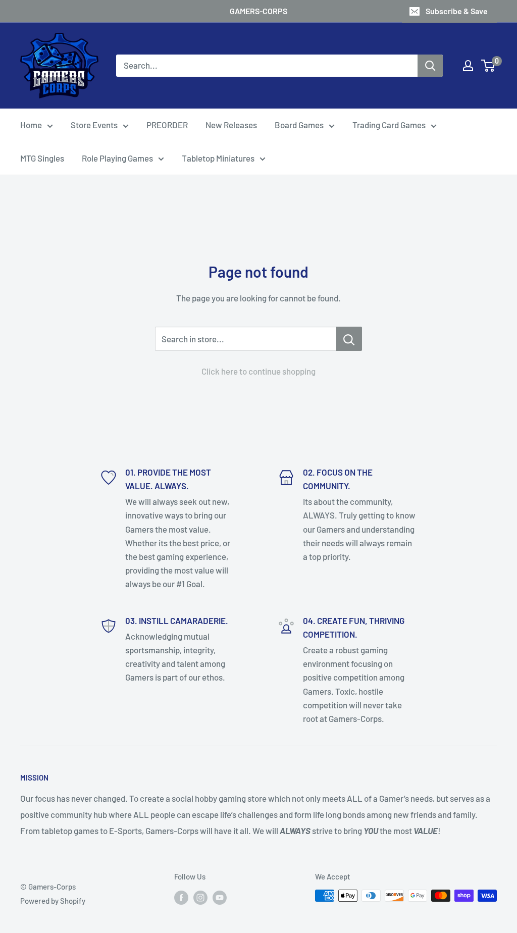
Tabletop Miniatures (218, 158)
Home (31, 125)
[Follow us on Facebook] (181, 897)
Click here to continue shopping (258, 371)
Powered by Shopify (52, 900)
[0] (488, 66)
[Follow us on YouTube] (220, 897)
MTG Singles (42, 158)
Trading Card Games (389, 125)
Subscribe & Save (457, 11)
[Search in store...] (349, 339)
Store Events (94, 125)
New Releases (231, 125)
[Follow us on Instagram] (200, 897)
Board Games (299, 125)
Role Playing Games (117, 158)
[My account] (468, 65)
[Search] (430, 66)
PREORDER (167, 125)
